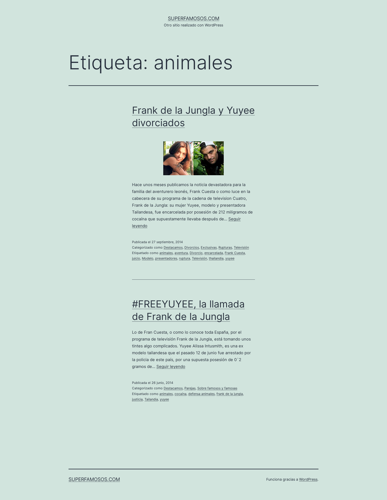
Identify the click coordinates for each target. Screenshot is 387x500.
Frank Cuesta (235, 253)
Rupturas (225, 247)
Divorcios (191, 247)
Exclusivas (209, 247)
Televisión (241, 247)
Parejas (190, 388)
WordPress (308, 479)
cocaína (180, 394)
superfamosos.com (193, 18)
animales (166, 253)
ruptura (184, 258)
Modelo (147, 258)
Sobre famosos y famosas (217, 388)
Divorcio (196, 253)
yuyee (229, 258)
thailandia (216, 258)
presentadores (166, 258)
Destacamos (173, 247)
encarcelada (213, 253)
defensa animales (201, 394)
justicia (137, 399)
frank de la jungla (229, 394)
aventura (181, 253)
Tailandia (151, 399)
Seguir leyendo (170, 366)
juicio (136, 258)
